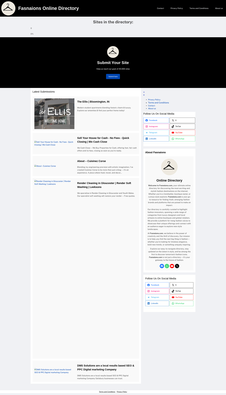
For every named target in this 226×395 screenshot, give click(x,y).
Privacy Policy (122, 392)
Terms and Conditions (107, 392)
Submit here (113, 76)
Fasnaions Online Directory (48, 8)
